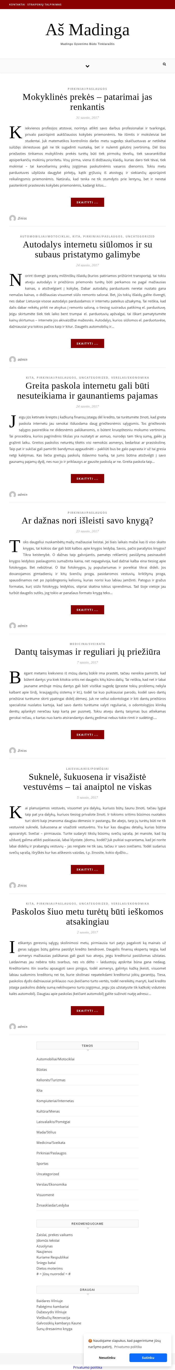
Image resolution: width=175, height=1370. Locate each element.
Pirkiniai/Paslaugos (87, 89)
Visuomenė (45, 1194)
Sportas (42, 1163)
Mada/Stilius (46, 1132)
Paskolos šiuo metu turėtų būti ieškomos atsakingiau (88, 916)
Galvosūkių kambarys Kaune (58, 1323)
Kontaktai (17, 4)
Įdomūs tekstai (47, 1240)
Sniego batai (46, 1262)
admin (23, 359)
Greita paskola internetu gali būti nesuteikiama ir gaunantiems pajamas (87, 390)
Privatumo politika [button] (128, 1347)
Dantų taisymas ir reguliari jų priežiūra (88, 652)
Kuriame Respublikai (52, 1257)
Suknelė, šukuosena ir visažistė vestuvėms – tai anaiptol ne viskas (87, 782)
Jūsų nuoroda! (53, 1273)
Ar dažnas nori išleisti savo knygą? (88, 520)
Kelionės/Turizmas (50, 1080)
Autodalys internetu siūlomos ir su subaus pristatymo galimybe (87, 249)
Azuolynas (44, 1246)
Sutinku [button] (148, 1357)
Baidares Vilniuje (49, 1300)
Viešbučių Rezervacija (53, 1317)
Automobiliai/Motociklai (45, 236)
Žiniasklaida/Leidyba (52, 1205)
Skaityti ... (87, 202)
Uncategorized (140, 236)
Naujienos (44, 1251)
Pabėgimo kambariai (52, 1306)
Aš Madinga (87, 29)
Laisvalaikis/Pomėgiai (87, 769)
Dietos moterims (49, 1268)
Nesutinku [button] (107, 1357)
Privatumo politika (87, 1367)
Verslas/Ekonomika (130, 378)
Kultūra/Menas (48, 1111)
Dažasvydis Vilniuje (51, 1312)
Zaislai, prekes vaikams (54, 1234)
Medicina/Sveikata (87, 644)
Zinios (22, 218)
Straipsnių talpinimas (44, 4)
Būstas (41, 1069)
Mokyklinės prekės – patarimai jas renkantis (87, 102)
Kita (76, 236)
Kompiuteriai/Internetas (55, 1100)
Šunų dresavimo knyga (54, 1328)
